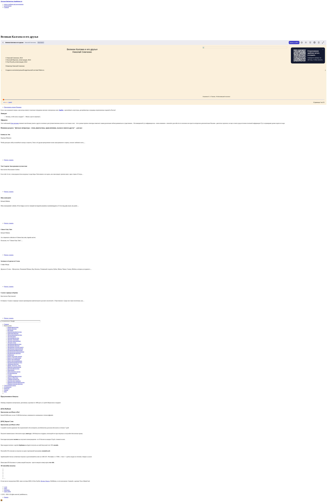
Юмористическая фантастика (16, 382)
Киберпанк (10, 355)
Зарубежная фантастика (14, 344)
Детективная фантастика (14, 335)
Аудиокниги (7, 387)
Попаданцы (10, 370)
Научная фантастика (13, 368)
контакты (7, 490)
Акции (6, 390)
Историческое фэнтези (14, 353)
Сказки (9, 375)
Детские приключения (14, 341)
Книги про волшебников (14, 361)
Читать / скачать (8, 160)
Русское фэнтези (12, 373)
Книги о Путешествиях (14, 358)
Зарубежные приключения (15, 348)
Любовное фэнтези (13, 364)
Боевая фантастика (12, 327)
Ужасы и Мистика (12, 378)
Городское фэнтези (12, 333)
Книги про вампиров (13, 359)
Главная (6, 324)
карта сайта (7, 491)
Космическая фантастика (14, 362)
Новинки (6, 388)
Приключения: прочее (13, 371)
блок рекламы (15, 123)
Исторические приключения (15, 352)
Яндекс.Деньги (45, 481)
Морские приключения (14, 367)
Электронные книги (10, 385)
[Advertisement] (52, 21)
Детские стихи (11, 342)
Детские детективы (13, 339)
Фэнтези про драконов (14, 381)
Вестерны (10, 330)
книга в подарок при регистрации (13, 4)
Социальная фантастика (14, 376)
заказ (5, 488)
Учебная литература (13, 379)
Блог (5, 391)
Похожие (18, 107)
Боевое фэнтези (12, 329)
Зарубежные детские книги (15, 347)
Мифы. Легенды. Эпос (14, 365)
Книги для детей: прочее (14, 356)
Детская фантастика (13, 338)
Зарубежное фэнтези (13, 345)
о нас (5, 487)
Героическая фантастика (14, 332)
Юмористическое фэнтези (15, 384)
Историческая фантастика (15, 350)
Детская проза (11, 336)
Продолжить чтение (10, 107)
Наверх (6, 497)
